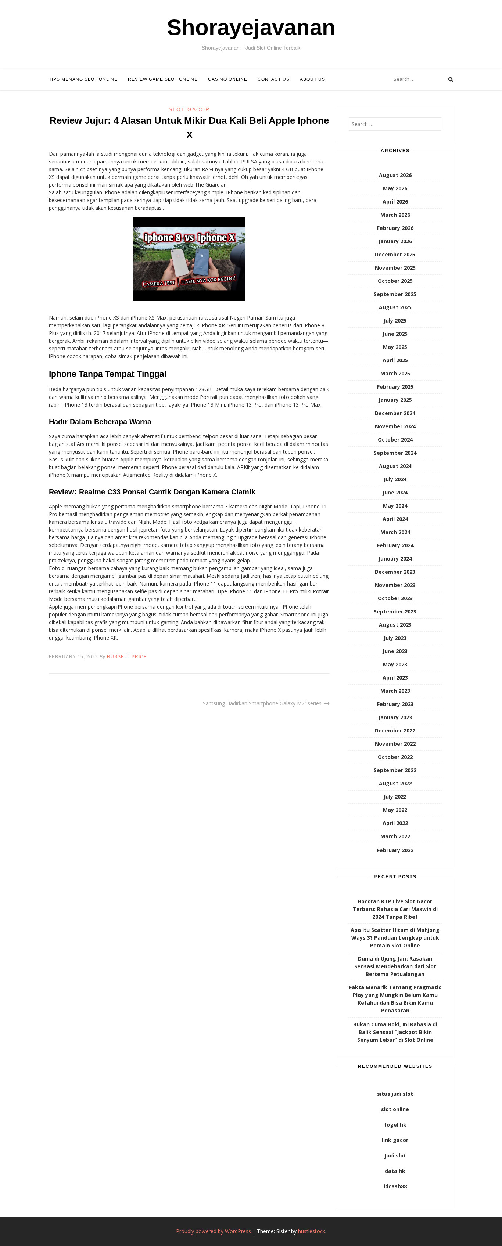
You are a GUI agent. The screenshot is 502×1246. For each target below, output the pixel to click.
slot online (395, 1109)
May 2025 (395, 346)
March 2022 (395, 836)
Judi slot (395, 1155)
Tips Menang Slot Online (83, 79)
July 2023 (395, 637)
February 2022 (395, 850)
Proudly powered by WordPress (213, 1231)
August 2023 (395, 624)
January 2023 (395, 717)
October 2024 (395, 439)
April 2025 (395, 360)
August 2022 (395, 783)
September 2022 (395, 770)
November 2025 (395, 267)
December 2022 (395, 730)
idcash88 (395, 1186)
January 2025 (395, 399)
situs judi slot (395, 1093)
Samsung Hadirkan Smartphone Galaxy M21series (262, 703)
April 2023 (395, 677)
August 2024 (395, 465)
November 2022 (395, 743)
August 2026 (395, 175)
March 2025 (395, 373)
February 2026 (395, 227)
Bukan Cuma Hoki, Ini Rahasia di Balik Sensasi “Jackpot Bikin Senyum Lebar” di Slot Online (395, 1032)
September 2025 (395, 294)
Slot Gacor (189, 109)
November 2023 (395, 584)
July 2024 (395, 479)
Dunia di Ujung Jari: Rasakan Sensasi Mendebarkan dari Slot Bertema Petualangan (395, 966)
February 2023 (395, 704)
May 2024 (395, 505)
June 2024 (395, 492)
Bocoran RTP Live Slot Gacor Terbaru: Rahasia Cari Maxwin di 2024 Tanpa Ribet (395, 909)
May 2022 (395, 809)
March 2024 (395, 532)
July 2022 (395, 796)
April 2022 (395, 823)
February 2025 (395, 386)
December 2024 (395, 413)
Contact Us (274, 79)
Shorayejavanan (251, 27)
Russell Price (127, 656)
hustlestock (311, 1231)
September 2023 (395, 611)
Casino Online (227, 79)
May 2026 (395, 188)
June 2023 (395, 651)
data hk (395, 1170)
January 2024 (395, 558)
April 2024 (395, 518)
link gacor (395, 1140)
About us (312, 79)
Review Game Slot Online (163, 79)
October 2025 (395, 280)
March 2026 (395, 214)
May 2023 (395, 664)
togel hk (395, 1124)
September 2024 (395, 452)
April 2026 (395, 201)
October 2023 (395, 598)
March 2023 (395, 690)
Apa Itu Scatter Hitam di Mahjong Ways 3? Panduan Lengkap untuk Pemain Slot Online (395, 937)
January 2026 (395, 241)
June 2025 (395, 333)
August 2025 (395, 307)
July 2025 (395, 320)
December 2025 (395, 254)
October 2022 (395, 756)
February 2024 (395, 545)
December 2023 (395, 571)
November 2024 (395, 426)
